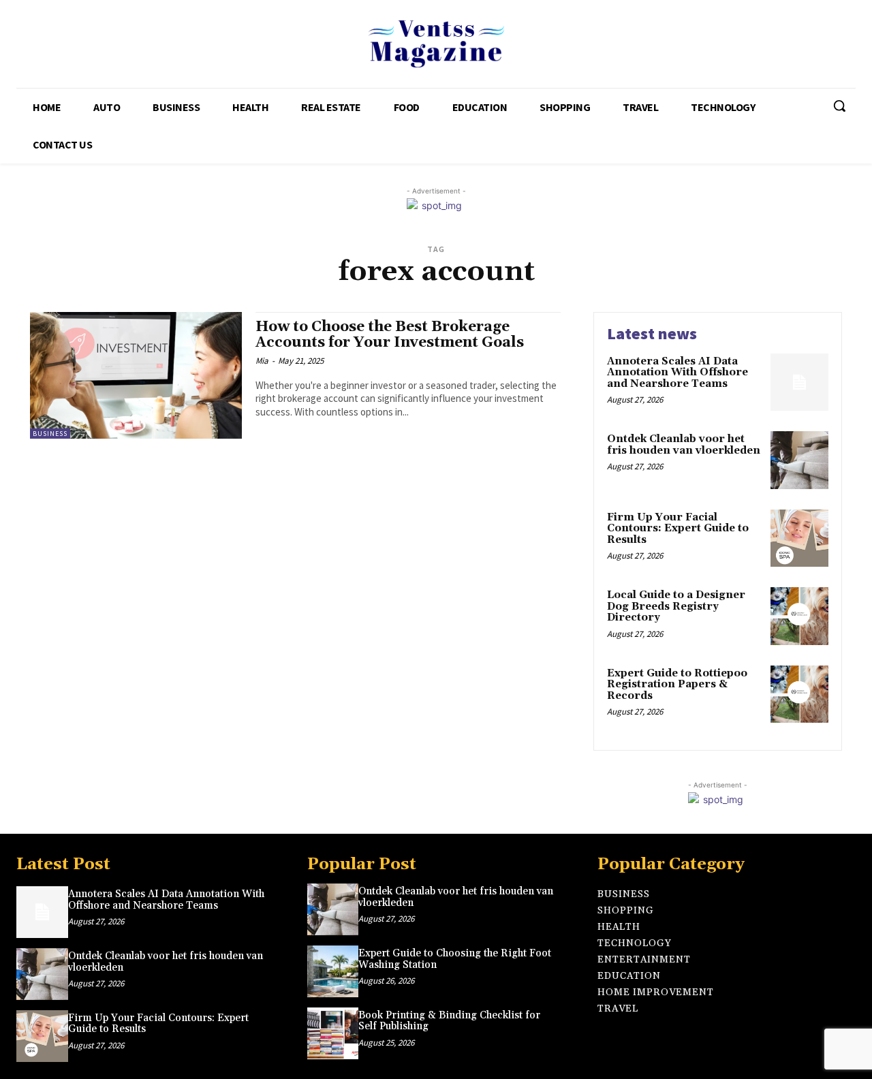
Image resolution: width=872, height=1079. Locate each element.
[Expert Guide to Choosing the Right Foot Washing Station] (333, 971)
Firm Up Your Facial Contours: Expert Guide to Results (678, 528)
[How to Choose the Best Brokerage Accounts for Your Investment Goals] (136, 375)
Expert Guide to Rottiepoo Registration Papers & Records (677, 684)
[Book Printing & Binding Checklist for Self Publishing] (333, 1033)
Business (50, 433)
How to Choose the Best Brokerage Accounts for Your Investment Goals (389, 334)
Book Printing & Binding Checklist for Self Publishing (449, 1021)
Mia (261, 360)
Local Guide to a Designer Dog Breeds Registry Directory (676, 606)
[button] (839, 105)
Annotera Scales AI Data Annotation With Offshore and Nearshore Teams (677, 372)
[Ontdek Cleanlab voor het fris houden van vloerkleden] (799, 460)
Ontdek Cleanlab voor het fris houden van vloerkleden (683, 445)
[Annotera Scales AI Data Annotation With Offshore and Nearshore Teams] (799, 382)
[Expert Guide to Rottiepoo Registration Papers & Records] (799, 694)
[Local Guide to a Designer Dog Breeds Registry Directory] (799, 616)
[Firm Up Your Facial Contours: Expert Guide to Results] (799, 538)
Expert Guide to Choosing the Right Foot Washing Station (454, 959)
